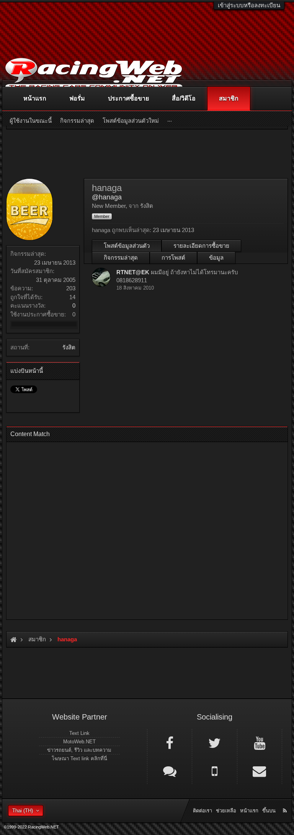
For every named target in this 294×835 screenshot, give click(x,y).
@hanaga (107, 197)
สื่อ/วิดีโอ (184, 98)
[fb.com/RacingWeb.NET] (169, 742)
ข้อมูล (216, 257)
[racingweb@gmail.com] (259, 770)
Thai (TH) (22, 811)
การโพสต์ (173, 257)
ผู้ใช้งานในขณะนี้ (31, 120)
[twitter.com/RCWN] (214, 742)
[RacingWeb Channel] (259, 742)
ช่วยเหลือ (226, 811)
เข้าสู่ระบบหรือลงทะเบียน (249, 5)
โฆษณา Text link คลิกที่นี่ (79, 758)
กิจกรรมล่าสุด (121, 257)
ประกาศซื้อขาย (128, 98)
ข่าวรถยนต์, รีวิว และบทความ (79, 750)
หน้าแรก (34, 98)
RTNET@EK (132, 272)
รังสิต (68, 347)
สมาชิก (228, 98)
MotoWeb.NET (79, 741)
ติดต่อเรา (202, 811)
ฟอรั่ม (77, 98)
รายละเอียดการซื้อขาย (201, 245)
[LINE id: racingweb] (169, 770)
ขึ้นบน (269, 811)
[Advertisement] (147, 528)
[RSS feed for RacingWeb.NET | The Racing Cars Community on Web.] (285, 802)
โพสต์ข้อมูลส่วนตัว (127, 245)
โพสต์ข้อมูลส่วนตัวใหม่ (131, 120)
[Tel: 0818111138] (214, 770)
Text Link (79, 733)
